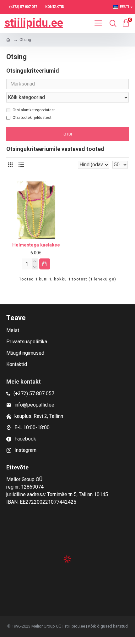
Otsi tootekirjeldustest (32, 117)
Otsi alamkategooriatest (34, 110)
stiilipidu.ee (33, 23)
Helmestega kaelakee (36, 245)
